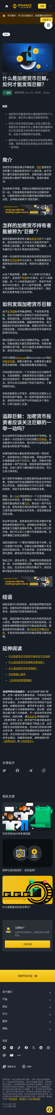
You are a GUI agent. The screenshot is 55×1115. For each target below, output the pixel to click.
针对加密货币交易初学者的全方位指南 (29, 656)
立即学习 (46, 19)
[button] (50, 6)
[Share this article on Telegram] (30, 770)
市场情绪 (41, 439)
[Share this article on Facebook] (17, 770)
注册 (42, 6)
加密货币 (34, 238)
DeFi (17, 496)
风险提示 (22, 1099)
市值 (24, 277)
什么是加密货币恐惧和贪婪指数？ (27, 662)
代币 (26, 503)
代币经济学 (35, 629)
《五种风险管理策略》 (21, 680)
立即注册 (27, 944)
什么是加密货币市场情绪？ (23, 668)
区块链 (11, 311)
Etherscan (20, 357)
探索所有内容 (25, 975)
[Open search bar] (34, 6)
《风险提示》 (26, 741)
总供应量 (15, 260)
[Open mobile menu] (50, 6)
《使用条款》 (9, 741)
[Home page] (22, 6)
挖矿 (39, 167)
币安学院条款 (34, 1099)
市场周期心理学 (17, 674)
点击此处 (32, 716)
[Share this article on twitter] (4, 770)
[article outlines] (48, 25)
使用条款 (13, 1099)
